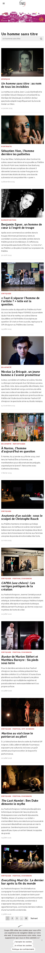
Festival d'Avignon (22, 578)
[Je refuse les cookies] (42, 940)
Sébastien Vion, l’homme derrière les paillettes (17, 152)
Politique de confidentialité (23, 949)
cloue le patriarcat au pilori (17, 735)
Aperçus (5, 79)
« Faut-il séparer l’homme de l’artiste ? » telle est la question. (20, 301)
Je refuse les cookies (23, 945)
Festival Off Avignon (23, 729)
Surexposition (8, 220)
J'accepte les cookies (23, 942)
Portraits (6, 146)
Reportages (19, 444)
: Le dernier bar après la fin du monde (22, 882)
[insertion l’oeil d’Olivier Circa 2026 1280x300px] (22, 17)
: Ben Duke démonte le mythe (19, 802)
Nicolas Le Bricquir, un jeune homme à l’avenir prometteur (20, 373)
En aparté (6, 367)
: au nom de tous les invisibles (21, 85)
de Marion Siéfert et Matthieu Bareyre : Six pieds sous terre (19, 660)
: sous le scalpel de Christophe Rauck (21, 517)
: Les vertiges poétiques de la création (18, 586)
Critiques (6, 293)
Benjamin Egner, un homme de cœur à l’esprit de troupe (21, 226)
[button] (41, 38)
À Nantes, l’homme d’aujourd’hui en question (18, 450)
